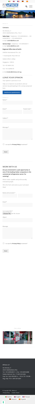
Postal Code (27, 109)
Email (5, 109)
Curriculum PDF (8, 211)
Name (5, 100)
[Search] (25, 6)
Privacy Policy (16, 144)
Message (6, 127)
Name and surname (9, 193)
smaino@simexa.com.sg (14, 72)
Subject (5, 118)
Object (5, 217)
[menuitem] (6, 392)
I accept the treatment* (16, 144)
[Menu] (29, 6)
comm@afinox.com (13, 40)
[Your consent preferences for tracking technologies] (3, 402)
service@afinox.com (13, 46)
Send (5, 152)
